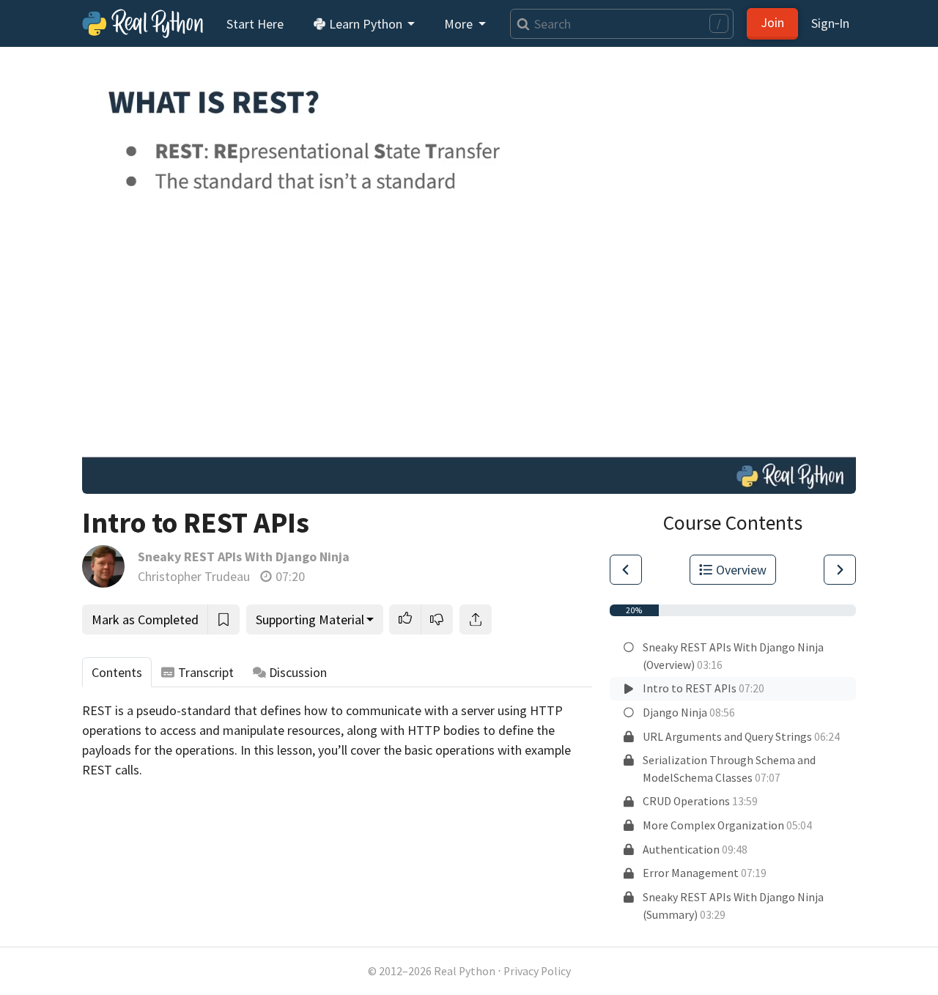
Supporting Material (310, 619)
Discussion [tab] (298, 672)
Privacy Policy (537, 971)
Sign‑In (830, 23)
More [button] (460, 23)
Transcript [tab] (206, 672)
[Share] (475, 619)
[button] (405, 619)
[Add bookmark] (223, 619)
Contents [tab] (117, 672)
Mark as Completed (145, 619)
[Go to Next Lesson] (840, 570)
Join (772, 22)
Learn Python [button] (365, 23)
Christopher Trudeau (194, 576)
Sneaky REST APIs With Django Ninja (244, 556)
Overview (741, 569)
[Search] (520, 24)
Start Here (255, 23)
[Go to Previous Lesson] (626, 570)
